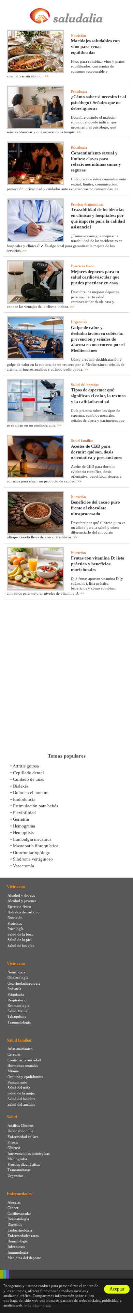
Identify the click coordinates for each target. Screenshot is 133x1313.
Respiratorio (17, 1000)
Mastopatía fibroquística (35, 845)
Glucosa (14, 1148)
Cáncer (13, 1208)
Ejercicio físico (82, 266)
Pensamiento (17, 1082)
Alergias (14, 1202)
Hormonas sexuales (23, 1065)
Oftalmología (18, 977)
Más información (37, 1306)
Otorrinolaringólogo (31, 852)
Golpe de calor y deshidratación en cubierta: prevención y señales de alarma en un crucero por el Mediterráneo (98, 339)
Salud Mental (18, 1011)
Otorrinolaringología (24, 983)
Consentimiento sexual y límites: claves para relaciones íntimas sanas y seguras (96, 161)
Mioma (13, 1071)
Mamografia (17, 1159)
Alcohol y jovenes (22, 901)
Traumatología (19, 1022)
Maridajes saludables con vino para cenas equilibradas (95, 46)
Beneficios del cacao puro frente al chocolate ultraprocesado (95, 507)
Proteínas (15, 923)
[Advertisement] (66, 676)
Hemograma (24, 826)
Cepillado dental (28, 772)
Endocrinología (20, 1230)
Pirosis (13, 1142)
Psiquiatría (16, 994)
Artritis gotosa (26, 766)
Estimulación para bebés (35, 805)
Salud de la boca (20, 934)
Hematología (18, 1241)
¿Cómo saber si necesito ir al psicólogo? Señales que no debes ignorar (98, 102)
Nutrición (78, 35)
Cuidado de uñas (28, 779)
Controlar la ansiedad (24, 1060)
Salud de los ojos (21, 945)
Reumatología (18, 1005)
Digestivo (15, 1224)
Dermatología (18, 1219)
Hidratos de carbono (24, 912)
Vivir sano (16, 886)
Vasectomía (23, 865)
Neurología (16, 972)
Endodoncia (24, 799)
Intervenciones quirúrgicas (28, 1153)
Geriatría (21, 819)
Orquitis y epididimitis (25, 1077)
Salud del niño (19, 1088)
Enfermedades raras (23, 1236)
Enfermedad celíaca (23, 1137)
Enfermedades (19, 1193)
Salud (12, 1117)
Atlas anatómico (20, 1049)
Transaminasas (19, 1170)
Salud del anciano (21, 1104)
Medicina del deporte (24, 1258)
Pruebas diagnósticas (87, 204)
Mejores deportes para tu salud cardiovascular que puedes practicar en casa (95, 277)
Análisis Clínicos (20, 1125)
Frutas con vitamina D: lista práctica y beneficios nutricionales (97, 563)
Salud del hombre (85, 385)
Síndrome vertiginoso (33, 859)
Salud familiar (82, 440)
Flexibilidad (24, 812)
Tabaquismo (17, 1016)
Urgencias (79, 322)
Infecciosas (16, 1246)
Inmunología (18, 1252)
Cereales (14, 1054)
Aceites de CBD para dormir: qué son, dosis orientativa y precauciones (96, 452)
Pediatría (14, 989)
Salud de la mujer (21, 1093)
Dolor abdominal (21, 1131)
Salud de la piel (20, 940)
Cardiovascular (19, 1213)
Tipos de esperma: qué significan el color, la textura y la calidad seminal (98, 395)
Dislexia (20, 786)
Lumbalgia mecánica (32, 839)
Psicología (79, 91)
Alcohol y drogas (21, 895)
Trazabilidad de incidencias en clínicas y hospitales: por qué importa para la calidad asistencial (98, 218)
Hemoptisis (23, 832)
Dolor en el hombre (30, 792)
